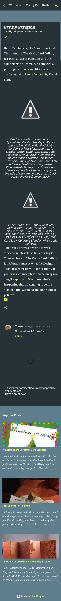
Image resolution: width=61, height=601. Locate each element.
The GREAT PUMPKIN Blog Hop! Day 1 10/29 (26, 561)
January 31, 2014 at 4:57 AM (37, 326)
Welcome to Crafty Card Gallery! (31, 5)
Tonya (19, 326)
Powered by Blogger (32, 596)
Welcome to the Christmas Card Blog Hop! (24, 449)
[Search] (56, 5)
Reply (18, 336)
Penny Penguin (35, 74)
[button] (6, 38)
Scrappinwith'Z (20, 279)
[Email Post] (6, 301)
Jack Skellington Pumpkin (16, 505)
